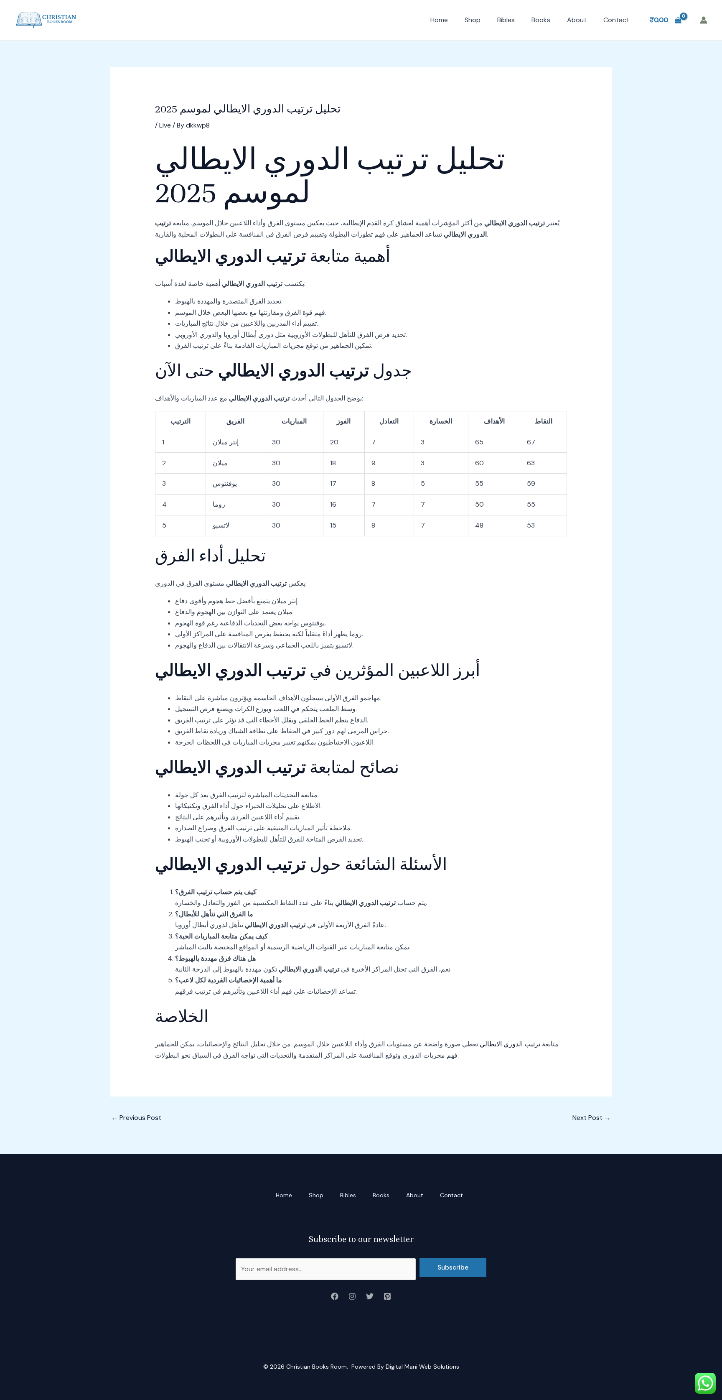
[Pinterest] (387, 1296)
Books (540, 19)
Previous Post (136, 1117)
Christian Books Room (316, 1366)
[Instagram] (352, 1296)
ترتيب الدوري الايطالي (510, 1044)
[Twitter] (370, 1296)
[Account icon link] (703, 20)
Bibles (506, 19)
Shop (472, 19)
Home (439, 19)
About (577, 19)
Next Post (591, 1117)
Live (165, 125)
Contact (616, 19)
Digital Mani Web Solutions (422, 1366)
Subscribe (452, 1267)
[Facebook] (334, 1296)
